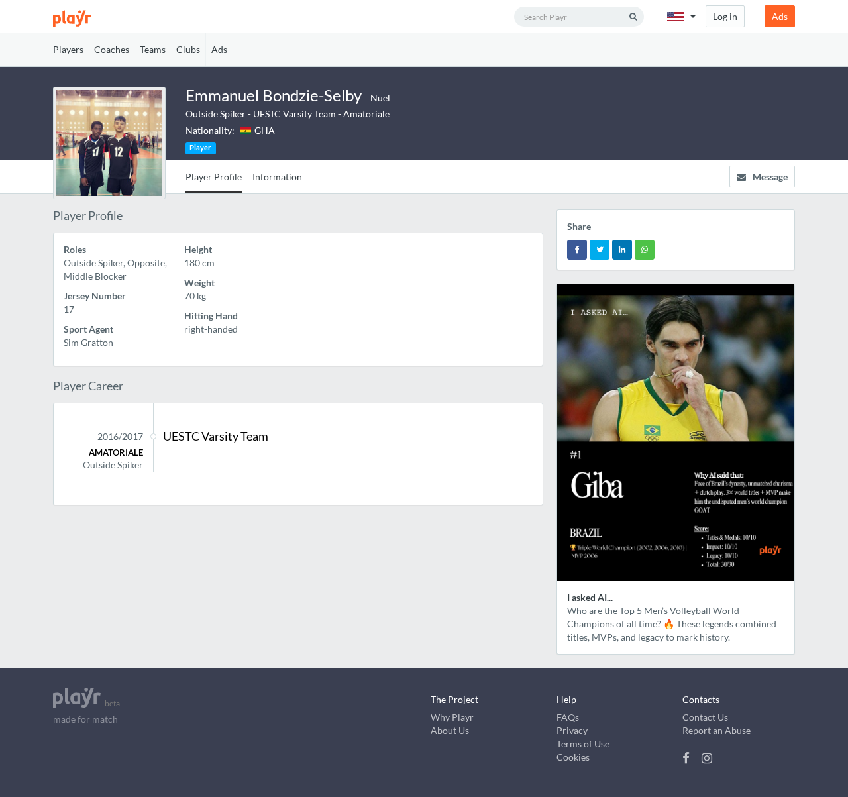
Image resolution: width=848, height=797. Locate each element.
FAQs (567, 717)
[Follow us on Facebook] (688, 757)
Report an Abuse (716, 730)
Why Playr (452, 717)
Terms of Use (583, 743)
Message (770, 176)
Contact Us (705, 717)
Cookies (573, 757)
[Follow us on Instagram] (707, 757)
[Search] (633, 17)
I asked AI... (590, 597)
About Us (450, 730)
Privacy (572, 730)
